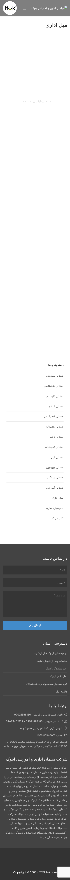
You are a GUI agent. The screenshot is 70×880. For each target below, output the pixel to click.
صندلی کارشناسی (54, 386)
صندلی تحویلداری (54, 447)
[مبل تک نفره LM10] (35, 226)
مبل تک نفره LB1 (35, 106)
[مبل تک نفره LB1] (35, 70)
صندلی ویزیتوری (55, 467)
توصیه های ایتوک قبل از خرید (50, 653)
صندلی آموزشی (55, 487)
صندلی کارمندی (55, 396)
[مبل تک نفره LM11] (35, 148)
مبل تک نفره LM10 (35, 263)
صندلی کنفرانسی (54, 416)
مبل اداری (58, 497)
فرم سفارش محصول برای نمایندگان (46, 684)
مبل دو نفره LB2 (35, 341)
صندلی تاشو (57, 436)
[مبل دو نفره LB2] (35, 305)
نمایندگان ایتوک (58, 676)
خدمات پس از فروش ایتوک (52, 660)
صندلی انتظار (56, 406)
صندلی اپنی (57, 457)
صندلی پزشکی (55, 477)
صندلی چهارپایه (55, 426)
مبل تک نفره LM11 (35, 184)
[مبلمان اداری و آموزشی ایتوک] (49, 8)
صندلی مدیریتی (55, 375)
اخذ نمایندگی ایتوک (56, 668)
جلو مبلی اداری (55, 508)
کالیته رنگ (58, 518)
